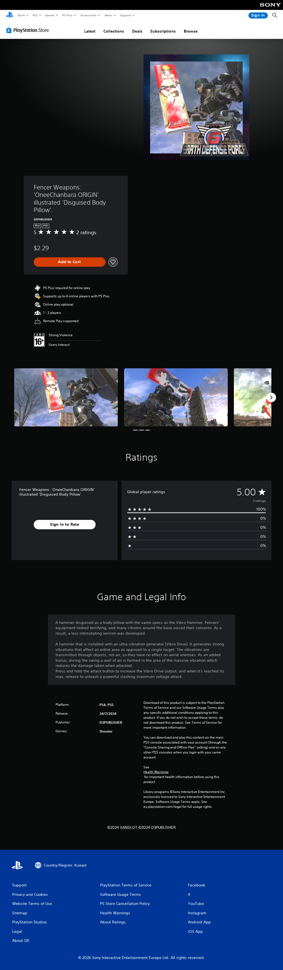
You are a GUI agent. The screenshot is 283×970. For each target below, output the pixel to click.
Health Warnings (156, 772)
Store (21, 15)
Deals (137, 31)
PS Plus (67, 15)
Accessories (88, 15)
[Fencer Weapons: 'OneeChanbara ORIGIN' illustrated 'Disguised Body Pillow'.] (66, 397)
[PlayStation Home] (9, 15)
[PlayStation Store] (28, 30)
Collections (113, 31)
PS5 (35, 15)
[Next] (271, 397)
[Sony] (270, 8)
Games (49, 15)
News (108, 15)
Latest (89, 31)
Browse (191, 31)
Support (125, 15)
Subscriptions (163, 31)
